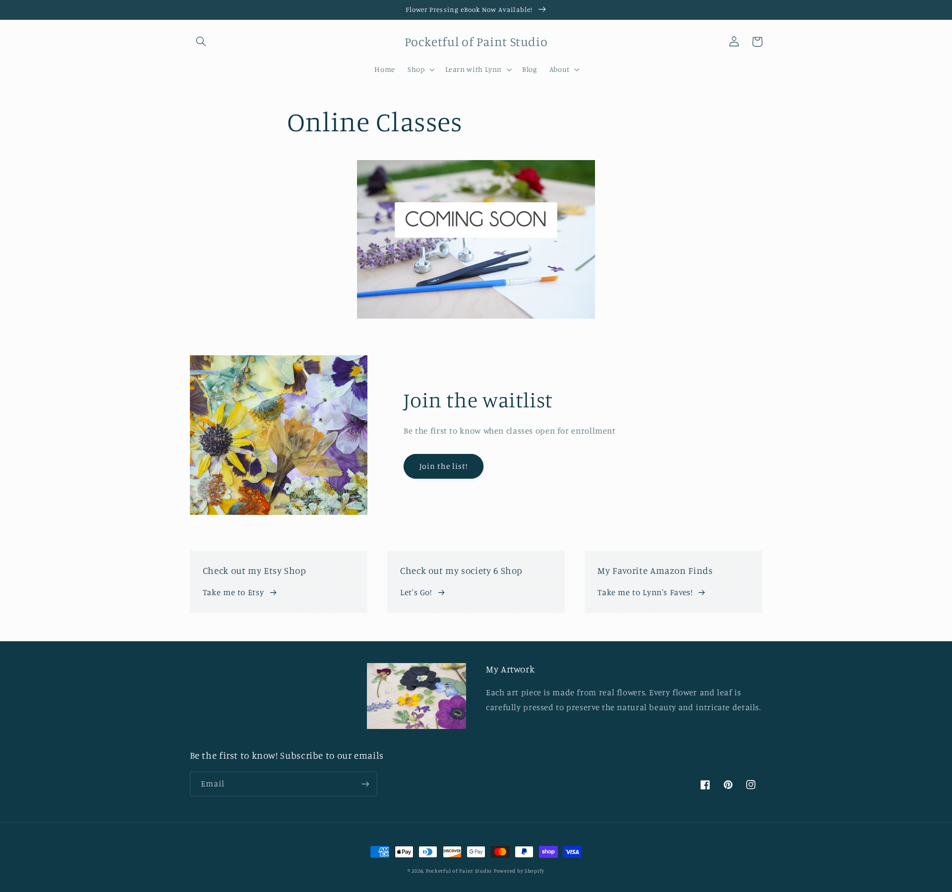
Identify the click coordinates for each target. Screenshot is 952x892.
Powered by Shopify (519, 871)
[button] (201, 41)
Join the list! (443, 466)
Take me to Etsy (233, 592)
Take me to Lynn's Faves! (644, 592)
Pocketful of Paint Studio (459, 871)
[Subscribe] (365, 784)
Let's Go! (416, 592)
